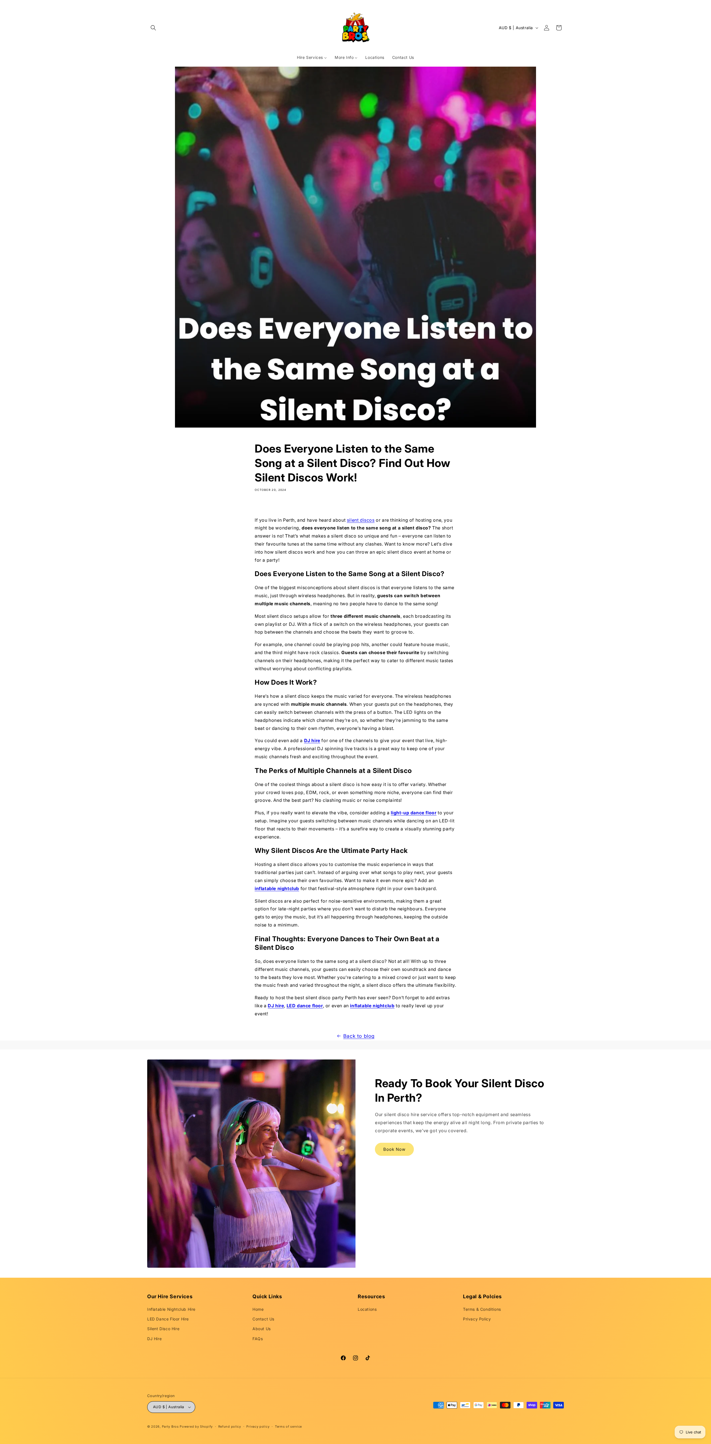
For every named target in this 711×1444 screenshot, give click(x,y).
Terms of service (288, 1426)
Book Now (394, 1149)
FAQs (257, 1338)
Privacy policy (257, 1426)
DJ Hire (154, 1338)
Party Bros (170, 1426)
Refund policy (229, 1426)
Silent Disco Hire (163, 1328)
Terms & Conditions (482, 1309)
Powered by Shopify (196, 1426)
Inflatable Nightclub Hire (171, 1309)
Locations (367, 1309)
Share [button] (266, 505)
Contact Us (263, 1319)
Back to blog (359, 1036)
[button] (153, 28)
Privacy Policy (477, 1319)
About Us (261, 1328)
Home (258, 1309)
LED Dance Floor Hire (168, 1319)
